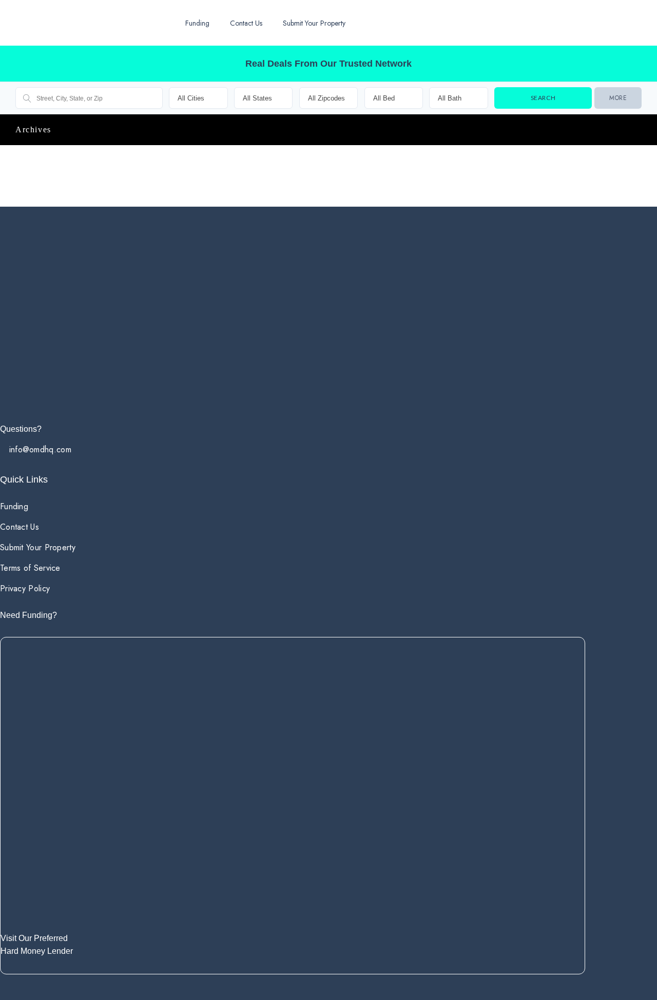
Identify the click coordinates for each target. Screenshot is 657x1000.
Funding (197, 23)
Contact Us (246, 23)
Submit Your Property (314, 23)
